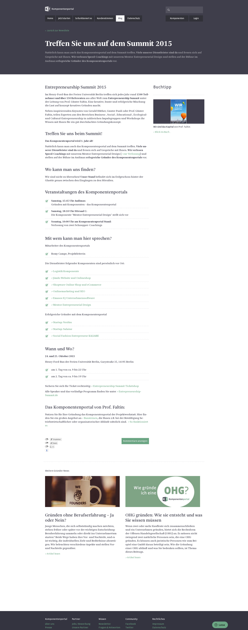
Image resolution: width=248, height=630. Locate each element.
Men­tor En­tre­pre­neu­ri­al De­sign (72, 305)
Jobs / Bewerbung (81, 624)
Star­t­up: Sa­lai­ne (62, 329)
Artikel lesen (53, 554)
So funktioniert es (83, 18)
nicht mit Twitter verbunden (46, 443)
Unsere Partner (80, 627)
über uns (49, 624)
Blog (120, 18)
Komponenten (177, 18)
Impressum (158, 624)
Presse (48, 627)
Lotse (221, 625)
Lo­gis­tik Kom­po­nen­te (66, 271)
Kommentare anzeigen (135, 441)
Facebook (130, 624)
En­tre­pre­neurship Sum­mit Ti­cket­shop (116, 386)
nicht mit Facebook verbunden (46, 439)
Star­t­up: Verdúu (62, 322)
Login (196, 18)
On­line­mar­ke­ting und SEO (69, 291)
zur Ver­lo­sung (131, 154)
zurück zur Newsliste (58, 30)
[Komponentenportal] (59, 8)
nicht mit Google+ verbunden (46, 446)
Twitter (129, 627)
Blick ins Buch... (163, 132)
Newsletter (105, 624)
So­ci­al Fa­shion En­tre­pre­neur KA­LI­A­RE (76, 336)
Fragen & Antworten (109, 627)
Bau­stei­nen (90, 418)
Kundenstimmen (105, 18)
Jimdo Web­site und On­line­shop (72, 278)
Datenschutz (133, 18)
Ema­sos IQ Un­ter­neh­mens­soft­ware (74, 298)
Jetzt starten (64, 18)
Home (50, 18)
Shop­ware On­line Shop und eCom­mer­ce (77, 285)
